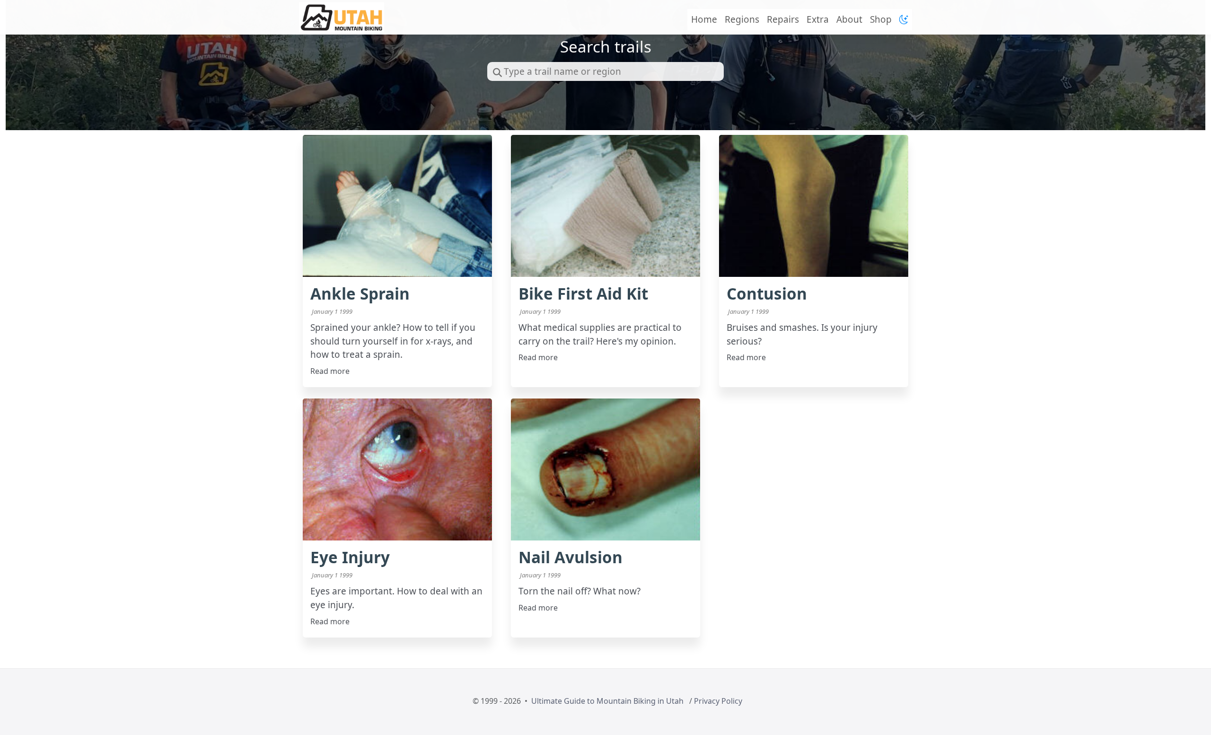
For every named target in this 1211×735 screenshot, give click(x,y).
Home (704, 19)
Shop (881, 19)
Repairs (783, 19)
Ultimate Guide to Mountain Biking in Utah (607, 701)
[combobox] (605, 71)
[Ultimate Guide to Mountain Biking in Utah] (341, 17)
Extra (818, 19)
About (849, 19)
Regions (742, 19)
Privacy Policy (718, 701)
